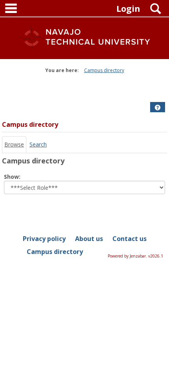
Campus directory (104, 70)
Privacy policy (44, 238)
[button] (157, 107)
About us (89, 238)
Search (38, 144)
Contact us (129, 238)
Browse (14, 144)
